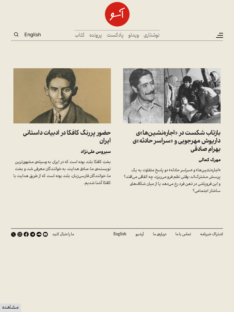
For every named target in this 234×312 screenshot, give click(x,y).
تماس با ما (183, 234)
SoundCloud (39, 234)
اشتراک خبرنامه (211, 234)
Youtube (45, 234)
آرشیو (140, 234)
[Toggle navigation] (219, 35)
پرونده (95, 35)
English (32, 34)
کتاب (80, 35)
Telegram (32, 234)
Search (16, 34)
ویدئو (133, 35)
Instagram (19, 234)
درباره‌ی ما (159, 234)
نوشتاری (152, 35)
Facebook (26, 234)
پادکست (115, 35)
